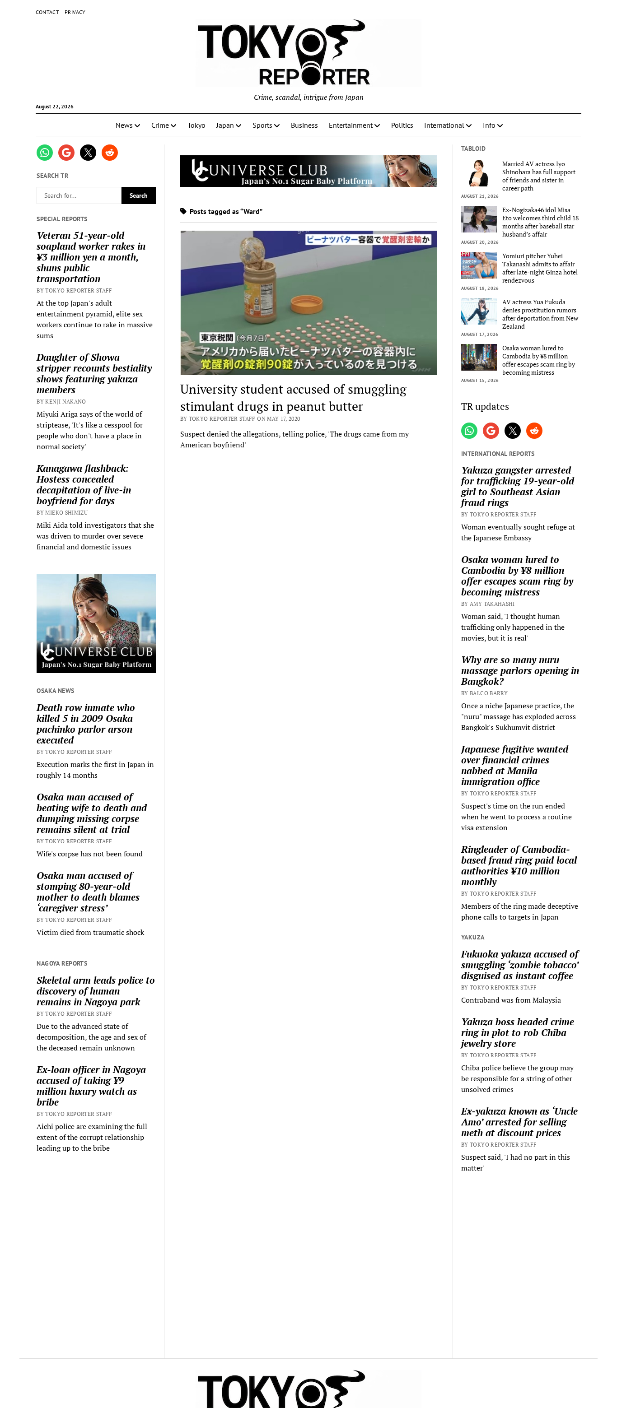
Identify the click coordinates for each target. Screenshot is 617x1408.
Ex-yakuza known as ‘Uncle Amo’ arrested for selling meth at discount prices (519, 1122)
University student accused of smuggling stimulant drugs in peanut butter (293, 397)
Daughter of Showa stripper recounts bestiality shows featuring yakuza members (94, 373)
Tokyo (196, 125)
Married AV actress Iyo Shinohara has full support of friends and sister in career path (538, 176)
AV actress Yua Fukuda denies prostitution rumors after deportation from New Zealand (540, 314)
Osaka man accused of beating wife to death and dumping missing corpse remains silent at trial (92, 813)
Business (304, 125)
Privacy (75, 12)
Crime (160, 125)
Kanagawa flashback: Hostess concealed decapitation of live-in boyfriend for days (84, 484)
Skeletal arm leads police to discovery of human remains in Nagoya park (96, 991)
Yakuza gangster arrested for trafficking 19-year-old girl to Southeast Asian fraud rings (517, 486)
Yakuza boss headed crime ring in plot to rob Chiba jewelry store (517, 1032)
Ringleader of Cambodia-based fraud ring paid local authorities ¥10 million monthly (519, 865)
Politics (402, 125)
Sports (262, 125)
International (444, 125)
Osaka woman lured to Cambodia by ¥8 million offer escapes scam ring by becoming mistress (538, 360)
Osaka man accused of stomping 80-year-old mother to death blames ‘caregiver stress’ (88, 891)
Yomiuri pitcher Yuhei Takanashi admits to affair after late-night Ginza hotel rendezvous (540, 268)
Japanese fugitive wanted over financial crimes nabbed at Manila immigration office (514, 765)
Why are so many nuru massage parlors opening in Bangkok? (520, 670)
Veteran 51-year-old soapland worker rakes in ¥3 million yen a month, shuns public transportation (91, 257)
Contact (48, 12)
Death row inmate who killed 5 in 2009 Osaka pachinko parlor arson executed (86, 723)
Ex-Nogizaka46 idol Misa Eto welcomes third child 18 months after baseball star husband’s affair (540, 222)
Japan (225, 125)
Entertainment (351, 125)
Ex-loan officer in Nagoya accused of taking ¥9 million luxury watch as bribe (91, 1085)
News (124, 125)
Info (489, 125)
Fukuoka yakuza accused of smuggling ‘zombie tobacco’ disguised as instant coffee (519, 964)
